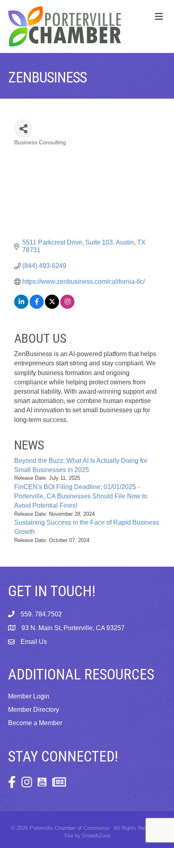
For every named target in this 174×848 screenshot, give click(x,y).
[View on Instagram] (67, 306)
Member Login (28, 696)
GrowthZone (96, 836)
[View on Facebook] (37, 306)
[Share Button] (23, 128)
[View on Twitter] (52, 306)
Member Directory (33, 709)
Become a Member (35, 722)
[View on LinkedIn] (21, 306)
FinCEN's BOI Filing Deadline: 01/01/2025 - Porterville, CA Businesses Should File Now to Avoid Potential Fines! (80, 496)
